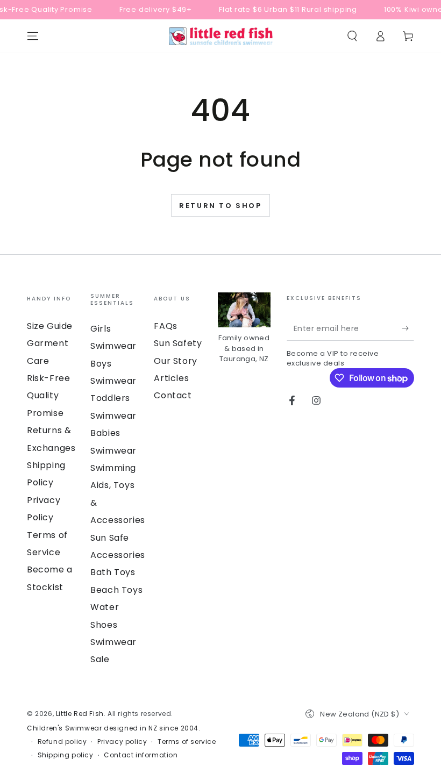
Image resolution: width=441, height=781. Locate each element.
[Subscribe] (408, 328)
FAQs (165, 326)
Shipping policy (66, 755)
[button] (352, 36)
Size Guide (50, 326)
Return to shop (220, 205)
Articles (171, 378)
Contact (172, 395)
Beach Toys (116, 590)
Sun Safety (178, 343)
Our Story (175, 361)
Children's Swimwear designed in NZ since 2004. (114, 728)
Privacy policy (122, 741)
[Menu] (33, 36)
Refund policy (62, 741)
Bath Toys (112, 572)
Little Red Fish (80, 713)
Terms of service (187, 741)
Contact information (140, 755)
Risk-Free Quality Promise (48, 395)
